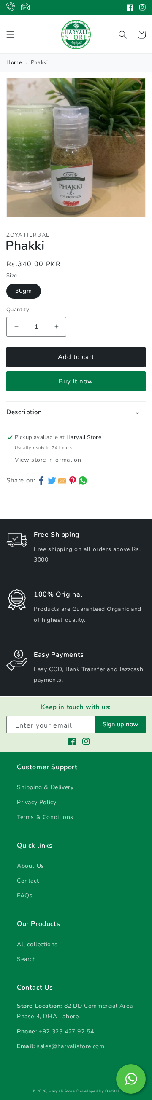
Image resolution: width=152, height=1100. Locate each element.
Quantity (17, 309)
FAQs (25, 895)
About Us (30, 866)
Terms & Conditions (45, 817)
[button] (10, 34)
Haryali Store (62, 1091)
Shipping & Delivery (45, 787)
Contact (28, 881)
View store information (48, 460)
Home (14, 62)
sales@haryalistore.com (70, 1046)
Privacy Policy (36, 802)
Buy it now (76, 381)
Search (26, 959)
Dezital (112, 1091)
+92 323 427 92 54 (66, 1032)
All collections (37, 944)
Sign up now (120, 724)
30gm (23, 291)
